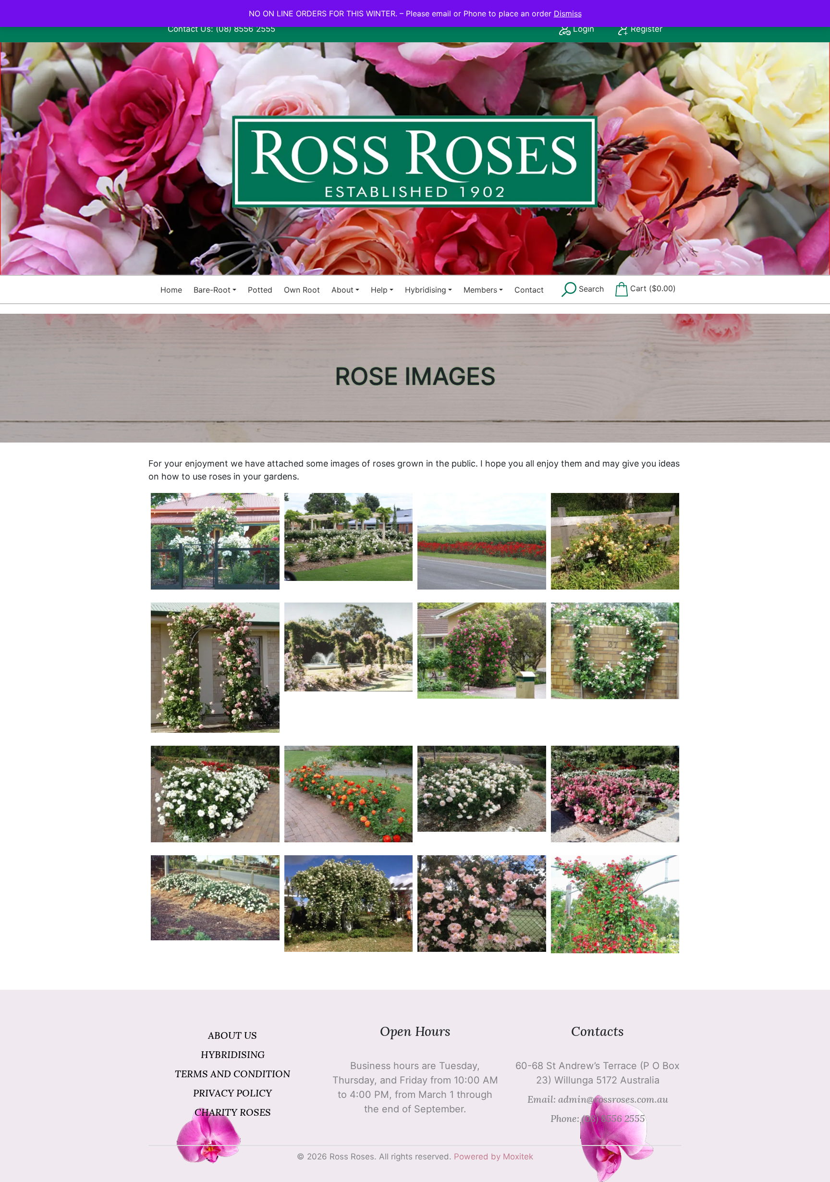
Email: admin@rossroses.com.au (597, 1099)
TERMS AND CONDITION (232, 1074)
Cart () (652, 289)
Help (379, 290)
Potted (260, 290)
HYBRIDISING (233, 1054)
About (342, 290)
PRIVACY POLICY (232, 1093)
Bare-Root (212, 290)
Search (590, 289)
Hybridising (425, 290)
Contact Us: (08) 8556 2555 (221, 29)
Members (480, 290)
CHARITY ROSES (233, 1112)
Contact (529, 290)
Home (171, 290)
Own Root (302, 290)
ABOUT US (232, 1035)
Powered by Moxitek (493, 1156)
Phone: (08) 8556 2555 (597, 1118)
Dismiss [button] (568, 13)
